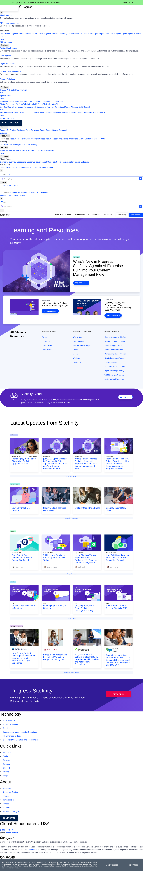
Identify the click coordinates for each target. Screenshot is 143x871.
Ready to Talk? (20, 195)
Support (4, 127)
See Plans (122, 215)
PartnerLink (25, 192)
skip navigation (9, 8)
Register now (80, 283)
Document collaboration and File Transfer (66, 113)
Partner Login (33, 150)
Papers (27, 139)
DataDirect (23, 101)
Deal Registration (27, 151)
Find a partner (47, 350)
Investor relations (10, 800)
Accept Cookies (112, 865)
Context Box (88, 34)
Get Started (136, 215)
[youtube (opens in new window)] (7, 858)
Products (4, 87)
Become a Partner (20, 150)
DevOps (3, 107)
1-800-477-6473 (6, 195)
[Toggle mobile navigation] (2, 210)
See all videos (71, 618)
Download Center (38, 130)
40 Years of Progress (12, 811)
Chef (9, 107)
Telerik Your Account (39, 192)
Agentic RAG (17, 34)
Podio (48, 104)
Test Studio (44, 113)
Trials (5, 756)
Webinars (35, 139)
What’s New (77, 337)
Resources (5, 136)
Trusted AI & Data (7, 90)
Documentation (52, 139)
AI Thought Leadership (9, 23)
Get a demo (46, 341)
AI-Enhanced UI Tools (9, 113)
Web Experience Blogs (81, 345)
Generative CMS (75, 34)
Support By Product (8, 130)
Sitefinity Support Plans (113, 345)
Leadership (21, 162)
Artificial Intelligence (8, 48)
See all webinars (71, 476)
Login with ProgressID (9, 185)
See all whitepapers (71, 518)
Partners (4, 147)
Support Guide (52, 130)
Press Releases (22, 168)
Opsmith (3, 37)
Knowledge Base (66, 139)
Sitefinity (19, 104)
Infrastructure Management (11, 71)
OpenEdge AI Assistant (103, 34)
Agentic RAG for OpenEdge (56, 34)
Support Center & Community (115, 341)
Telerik (26, 104)
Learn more (124, 397)
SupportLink (15, 192)
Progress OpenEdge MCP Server (128, 34)
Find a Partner (6, 150)
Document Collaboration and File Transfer (20, 740)
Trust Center (34, 168)
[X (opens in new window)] (4, 858)
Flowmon (50, 107)
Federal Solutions (7, 79)
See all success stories (71, 672)
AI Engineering (6, 42)
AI (1, 12)
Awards (6, 796)
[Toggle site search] (1, 198)
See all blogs (71, 574)
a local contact (12, 833)
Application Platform (44, 101)
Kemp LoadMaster (62, 107)
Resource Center (17, 139)
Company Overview (8, 162)
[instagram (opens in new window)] (10, 858)
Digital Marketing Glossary (114, 371)
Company (5, 156)
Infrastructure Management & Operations (29, 107)
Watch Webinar (49, 311)
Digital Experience (7, 64)
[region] (71, 865)
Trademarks (32, 850)
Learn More (128, 2)
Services (3, 133)
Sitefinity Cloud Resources (114, 379)
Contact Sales (47, 345)
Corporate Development (37, 162)
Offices (50, 168)
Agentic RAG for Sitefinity (33, 34)
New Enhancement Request (114, 358)
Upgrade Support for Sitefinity (115, 337)
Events (81, 139)
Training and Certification (113, 350)
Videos (42, 139)
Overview (58, 215)
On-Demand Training (28, 144)
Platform (68, 215)
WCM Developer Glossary (114, 375)
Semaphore (14, 101)
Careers (43, 168)
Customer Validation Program (115, 354)
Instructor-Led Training (9, 144)
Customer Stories (92, 139)
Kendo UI (33, 104)
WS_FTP (11, 118)
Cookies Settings (132, 865)
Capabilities (80, 215)
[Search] (1, 170)
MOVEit (55, 104)
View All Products (11, 123)
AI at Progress (6, 15)
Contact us (9, 818)
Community (63, 130)
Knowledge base (110, 362)
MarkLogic (4, 101)
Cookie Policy (33, 866)
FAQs (102, 139)
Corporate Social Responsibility (60, 162)
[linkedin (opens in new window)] (13, 858)
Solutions (4, 45)
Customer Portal (23, 130)
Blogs (75, 139)
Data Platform (6, 34)
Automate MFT (52, 114)
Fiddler (36, 113)
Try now (45, 337)
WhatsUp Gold (77, 107)
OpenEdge (58, 101)
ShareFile (42, 104)
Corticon (32, 101)
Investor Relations (7, 168)
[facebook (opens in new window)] (1, 858)
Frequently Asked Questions (114, 367)
